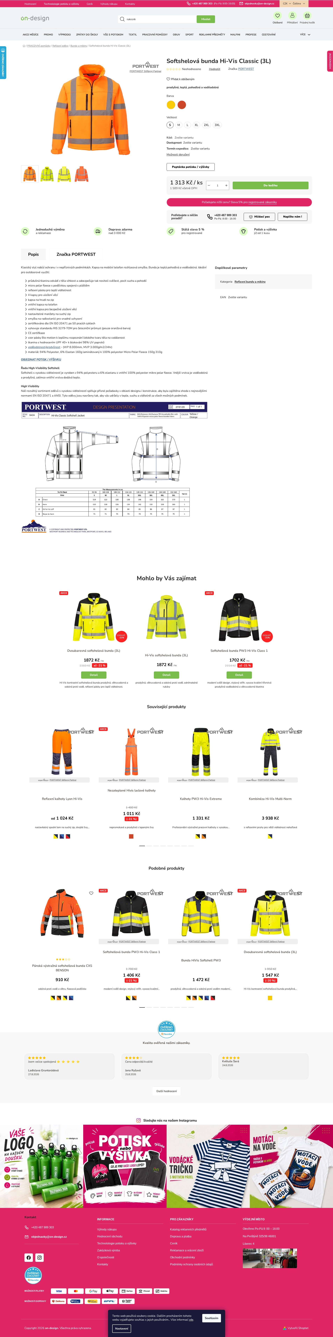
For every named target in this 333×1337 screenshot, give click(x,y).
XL (196, 125)
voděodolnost (36, 347)
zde (191, 1320)
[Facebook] (28, 1257)
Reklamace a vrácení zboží (187, 1250)
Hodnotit (214, 69)
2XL (206, 125)
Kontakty (130, 4)
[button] (93, 672)
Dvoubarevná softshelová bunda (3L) (93, 651)
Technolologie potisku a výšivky (61, 4)
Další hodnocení (166, 1091)
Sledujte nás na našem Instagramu (170, 1120)
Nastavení (121, 1329)
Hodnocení (30, 4)
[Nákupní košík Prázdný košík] (307, 19)
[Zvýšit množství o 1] (226, 185)
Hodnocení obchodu (109, 1236)
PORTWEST (246, 69)
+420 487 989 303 (202, 3)
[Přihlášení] (292, 19)
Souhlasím (211, 1318)
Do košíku (271, 185)
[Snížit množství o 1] (209, 185)
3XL (217, 125)
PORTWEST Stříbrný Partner (63, 780)
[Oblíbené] (277, 19)
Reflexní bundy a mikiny (250, 282)
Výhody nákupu (108, 4)
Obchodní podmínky (182, 1257)
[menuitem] (30, 34)
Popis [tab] (33, 254)
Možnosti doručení (178, 154)
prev (24, 785)
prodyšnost (53, 347)
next (309, 785)
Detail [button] (94, 675)
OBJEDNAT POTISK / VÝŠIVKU (41, 359)
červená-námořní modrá (67, 834)
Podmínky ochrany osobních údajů (191, 1264)
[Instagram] (39, 1257)
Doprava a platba (180, 1236)
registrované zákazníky (262, 202)
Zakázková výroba (108, 1250)
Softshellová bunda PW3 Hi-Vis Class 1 (239, 651)
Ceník (90, 4)
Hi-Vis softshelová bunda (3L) (166, 655)
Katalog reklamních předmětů (188, 1229)
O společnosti (105, 1257)
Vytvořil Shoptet (298, 1328)
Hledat (205, 19)
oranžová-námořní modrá (61, 834)
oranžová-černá (203, 834)
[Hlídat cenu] (259, 217)
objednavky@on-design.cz (259, 3)
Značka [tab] (76, 254)
